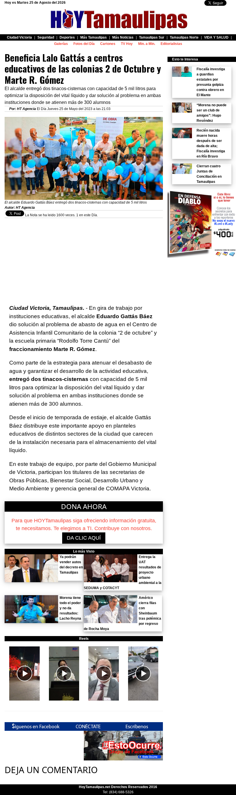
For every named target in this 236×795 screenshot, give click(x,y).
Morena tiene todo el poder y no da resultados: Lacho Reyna (70, 608)
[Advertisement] (84, 258)
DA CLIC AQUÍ (84, 538)
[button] (24, 673)
